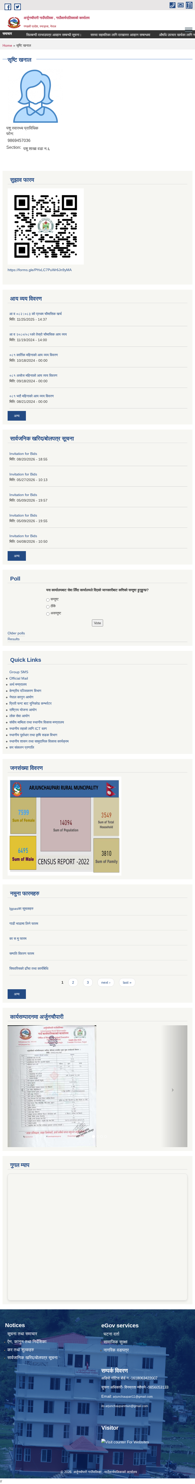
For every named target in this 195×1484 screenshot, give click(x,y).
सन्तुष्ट (55, 599)
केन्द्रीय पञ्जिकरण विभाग (25, 691)
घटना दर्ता (111, 1334)
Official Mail (18, 678)
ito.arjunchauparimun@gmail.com (124, 1406)
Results (14, 639)
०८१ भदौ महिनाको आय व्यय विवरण (31, 396)
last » (127, 982)
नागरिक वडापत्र (116, 1350)
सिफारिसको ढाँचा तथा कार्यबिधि (28, 968)
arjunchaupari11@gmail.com (133, 1396)
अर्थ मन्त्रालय (18, 684)
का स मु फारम (17, 938)
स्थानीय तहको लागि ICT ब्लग (28, 729)
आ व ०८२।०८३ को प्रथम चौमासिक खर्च (35, 314)
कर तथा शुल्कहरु (20, 1349)
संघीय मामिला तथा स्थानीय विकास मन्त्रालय (36, 722)
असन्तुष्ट (56, 613)
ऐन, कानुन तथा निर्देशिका (26, 1341)
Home (7, 45)
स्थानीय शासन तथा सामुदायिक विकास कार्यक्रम (39, 741)
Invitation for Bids (23, 454)
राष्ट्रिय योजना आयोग (23, 710)
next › (105, 982)
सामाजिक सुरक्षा (115, 1342)
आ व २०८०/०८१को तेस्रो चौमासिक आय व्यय (38, 334)
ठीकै (53, 606)
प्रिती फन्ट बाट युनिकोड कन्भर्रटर (30, 703)
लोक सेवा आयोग (19, 716)
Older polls (16, 633)
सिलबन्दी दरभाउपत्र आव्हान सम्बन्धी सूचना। (42, 35)
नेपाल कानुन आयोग (21, 697)
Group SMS (18, 672)
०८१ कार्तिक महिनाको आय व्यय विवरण (33, 355)
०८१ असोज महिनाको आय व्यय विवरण (33, 375)
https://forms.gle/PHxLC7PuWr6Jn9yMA (40, 270)
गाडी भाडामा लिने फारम (23, 923)
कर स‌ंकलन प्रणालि (21, 747)
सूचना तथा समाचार (22, 1333)
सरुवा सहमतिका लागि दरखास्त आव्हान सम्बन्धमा (108, 35)
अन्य (17, 416)
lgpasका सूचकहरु (21, 908)
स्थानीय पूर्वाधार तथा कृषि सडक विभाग (33, 735)
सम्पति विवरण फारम (21, 953)
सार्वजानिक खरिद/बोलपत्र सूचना (32, 1357)
